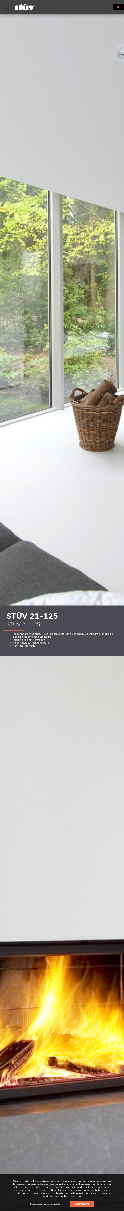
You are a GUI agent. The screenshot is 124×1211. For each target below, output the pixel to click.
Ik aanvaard (82, 1203)
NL (118, 7)
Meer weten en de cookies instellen (45, 1204)
